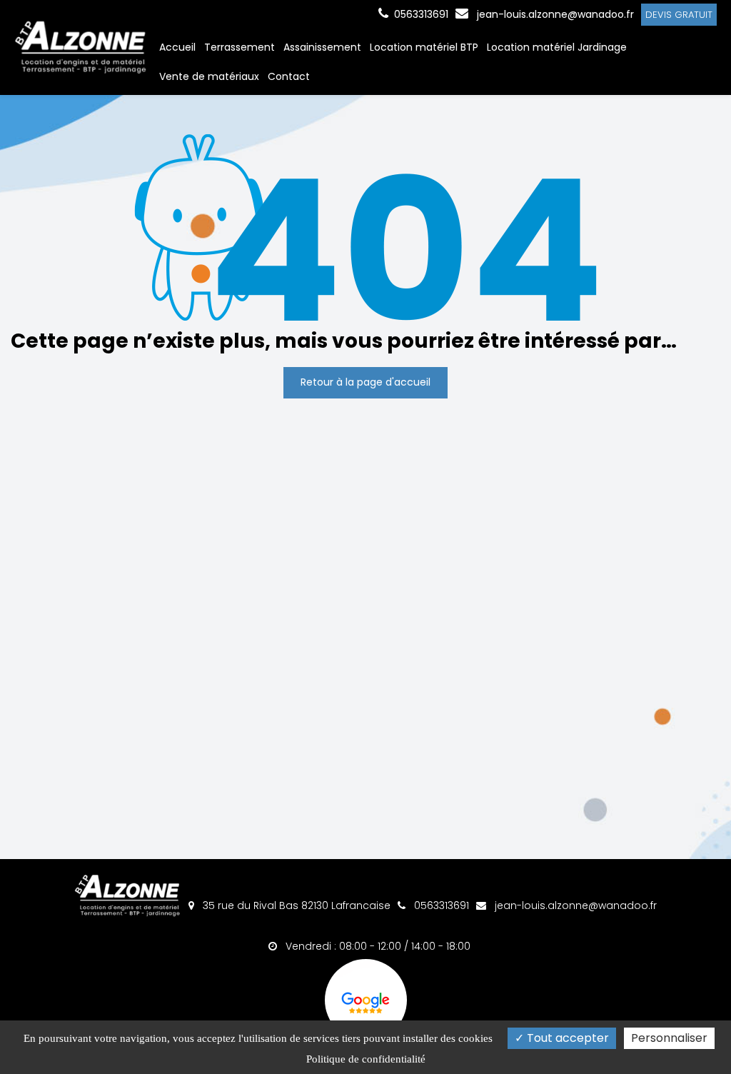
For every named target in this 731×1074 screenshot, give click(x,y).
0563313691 (440, 905)
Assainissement (322, 47)
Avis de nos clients (366, 1000)
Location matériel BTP (424, 47)
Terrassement (239, 47)
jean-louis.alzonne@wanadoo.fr (554, 14)
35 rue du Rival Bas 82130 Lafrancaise (295, 905)
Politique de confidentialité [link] (365, 1059)
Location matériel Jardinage (557, 47)
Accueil (177, 47)
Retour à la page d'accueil (365, 382)
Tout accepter (566, 1038)
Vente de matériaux (209, 76)
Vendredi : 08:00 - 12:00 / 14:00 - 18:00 (376, 946)
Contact (289, 76)
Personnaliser (669, 1038)
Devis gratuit (678, 14)
